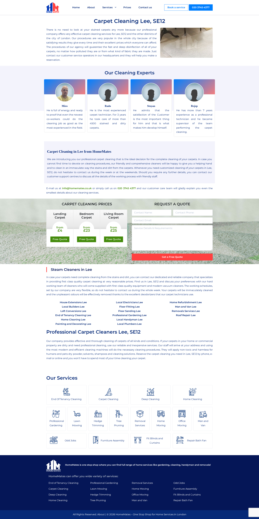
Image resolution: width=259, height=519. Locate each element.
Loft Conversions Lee (73, 311)
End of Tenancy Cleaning (63, 483)
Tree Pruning (98, 500)
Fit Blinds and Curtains (187, 494)
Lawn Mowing (98, 488)
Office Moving (140, 494)
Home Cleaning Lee (73, 319)
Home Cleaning (58, 500)
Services (107, 7)
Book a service (176, 7)
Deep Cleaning (58, 494)
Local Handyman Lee (129, 319)
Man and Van (139, 500)
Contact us (145, 7)
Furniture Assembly (185, 488)
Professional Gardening (104, 483)
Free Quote (60, 239)
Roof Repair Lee (186, 315)
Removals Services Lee (186, 311)
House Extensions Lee (73, 302)
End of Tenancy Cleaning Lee (73, 315)
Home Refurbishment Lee (186, 302)
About (91, 7)
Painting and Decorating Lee (73, 324)
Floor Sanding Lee (129, 311)
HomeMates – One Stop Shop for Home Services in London (151, 514)
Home (76, 7)
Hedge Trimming (100, 494)
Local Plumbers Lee (129, 324)
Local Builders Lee (73, 306)
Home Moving (140, 488)
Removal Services (142, 483)
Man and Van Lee (185, 306)
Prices (127, 7)
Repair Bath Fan (183, 500)
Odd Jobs (179, 483)
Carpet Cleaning (58, 488)
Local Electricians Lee (129, 302)
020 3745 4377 (201, 7)
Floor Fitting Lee (129, 306)
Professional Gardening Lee (129, 315)
